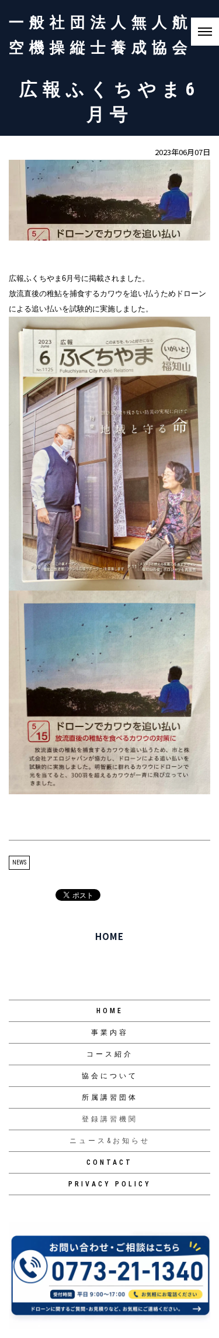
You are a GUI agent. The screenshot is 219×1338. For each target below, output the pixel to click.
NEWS (19, 862)
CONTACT (109, 1162)
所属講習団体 (110, 1097)
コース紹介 (109, 1054)
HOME (109, 936)
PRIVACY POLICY (109, 1184)
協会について (110, 1076)
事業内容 (109, 1032)
